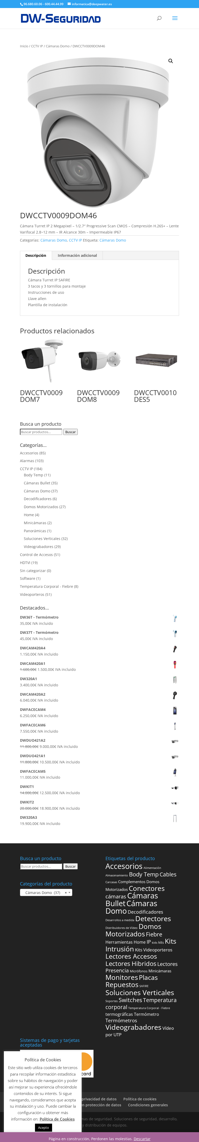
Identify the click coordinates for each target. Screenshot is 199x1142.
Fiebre (154, 934)
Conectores (147, 888)
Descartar (142, 1138)
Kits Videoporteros (153, 950)
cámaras (115, 896)
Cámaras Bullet (37, 482)
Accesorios (29, 452)
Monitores (121, 977)
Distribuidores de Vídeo (121, 928)
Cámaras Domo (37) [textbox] (44, 892)
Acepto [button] (43, 1127)
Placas (148, 977)
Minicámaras (35, 522)
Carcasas (111, 882)
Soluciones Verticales (42, 538)
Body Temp (33, 474)
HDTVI (25, 562)
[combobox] (46, 892)
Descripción (35, 255)
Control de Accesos (36, 554)
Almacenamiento (116, 875)
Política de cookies (140, 1098)
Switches (130, 1000)
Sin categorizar (33, 570)
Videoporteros (32, 594)
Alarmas (27, 460)
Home (29, 514)
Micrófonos (138, 971)
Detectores (153, 918)
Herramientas (119, 942)
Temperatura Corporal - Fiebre (46, 586)
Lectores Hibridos (130, 963)
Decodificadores (38, 498)
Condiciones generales (148, 1104)
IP (149, 941)
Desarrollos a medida (119, 920)
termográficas (119, 1014)
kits (161, 942)
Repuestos (121, 984)
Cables (168, 874)
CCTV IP (37, 46)
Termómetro (146, 1014)
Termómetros (121, 1020)
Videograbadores (38, 546)
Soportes (111, 1001)
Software (27, 578)
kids (154, 942)
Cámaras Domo (58, 46)
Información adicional (77, 255)
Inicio (24, 46)
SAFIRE (143, 986)
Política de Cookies (57, 1119)
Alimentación (152, 868)
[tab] (36, 255)
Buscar (70, 432)
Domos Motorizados (41, 506)
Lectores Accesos (131, 956)
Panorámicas (35, 530)
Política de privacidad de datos (89, 1098)
